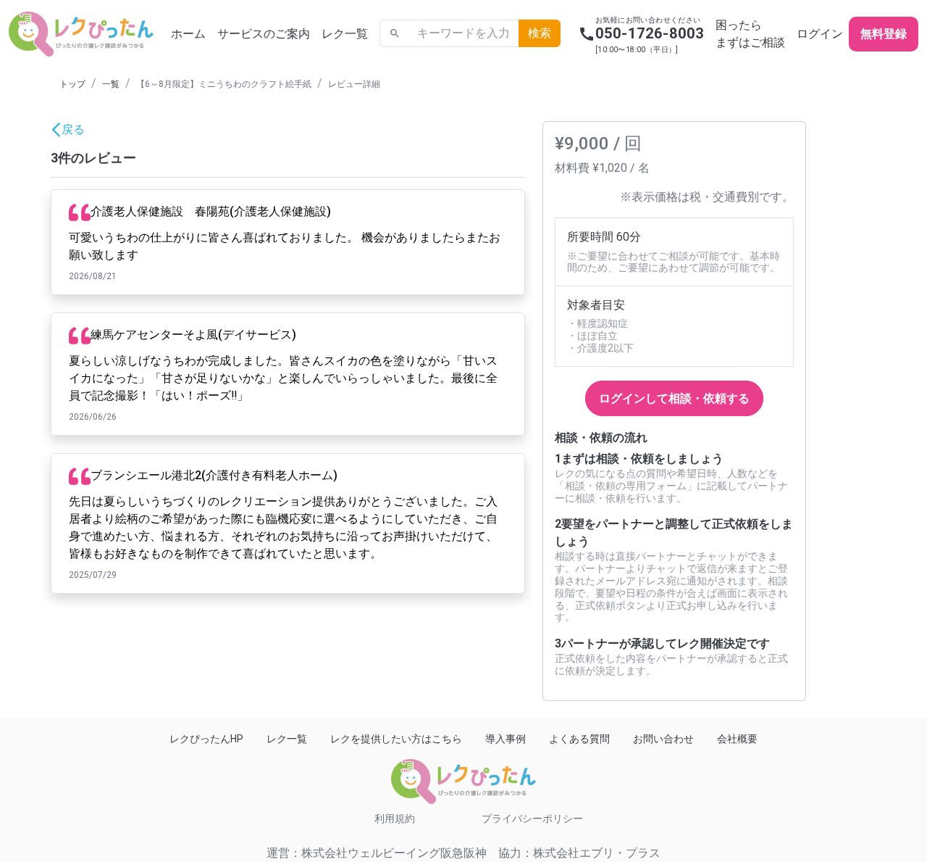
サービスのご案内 (263, 34)
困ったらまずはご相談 (750, 33)
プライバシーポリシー (532, 818)
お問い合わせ (663, 739)
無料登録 (883, 34)
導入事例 (505, 739)
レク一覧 (345, 34)
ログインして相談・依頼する (674, 398)
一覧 (110, 84)
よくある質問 (579, 739)
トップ (72, 84)
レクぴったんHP (206, 739)
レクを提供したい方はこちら (396, 739)
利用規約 (394, 818)
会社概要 (737, 739)
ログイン (820, 34)
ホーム (188, 34)
